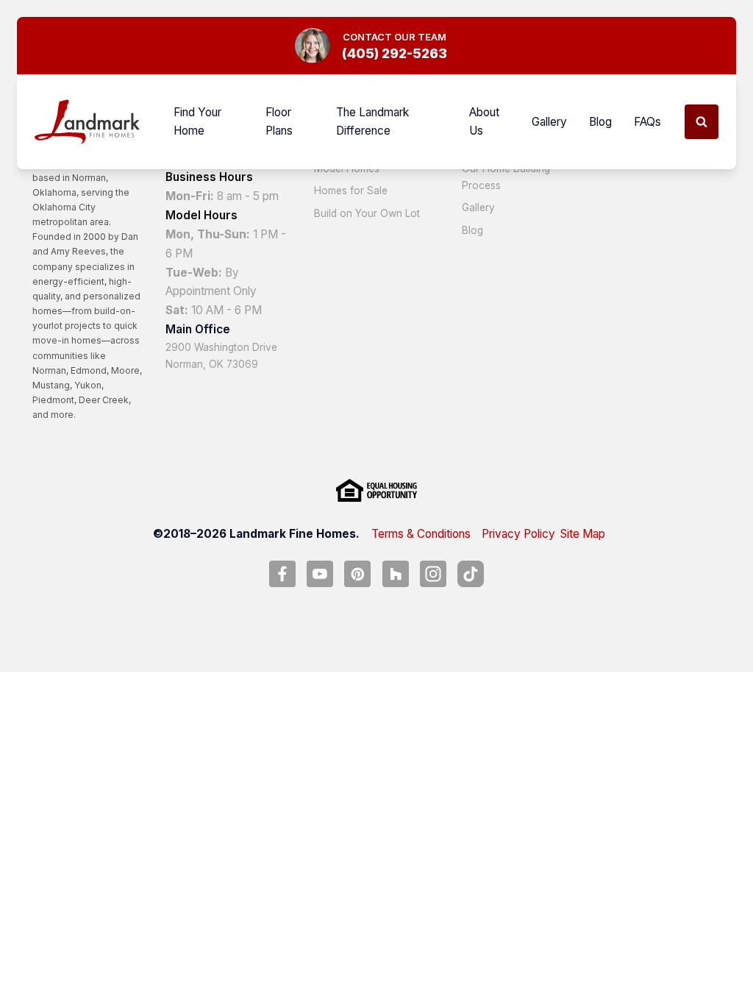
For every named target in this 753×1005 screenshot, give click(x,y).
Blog (600, 122)
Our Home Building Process (506, 177)
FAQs (647, 122)
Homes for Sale (351, 190)
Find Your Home (197, 121)
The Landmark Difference (372, 121)
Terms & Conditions (421, 534)
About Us (484, 121)
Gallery (549, 122)
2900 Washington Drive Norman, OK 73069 (221, 355)
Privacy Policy (518, 534)
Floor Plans (279, 121)
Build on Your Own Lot (367, 213)
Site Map (582, 534)
